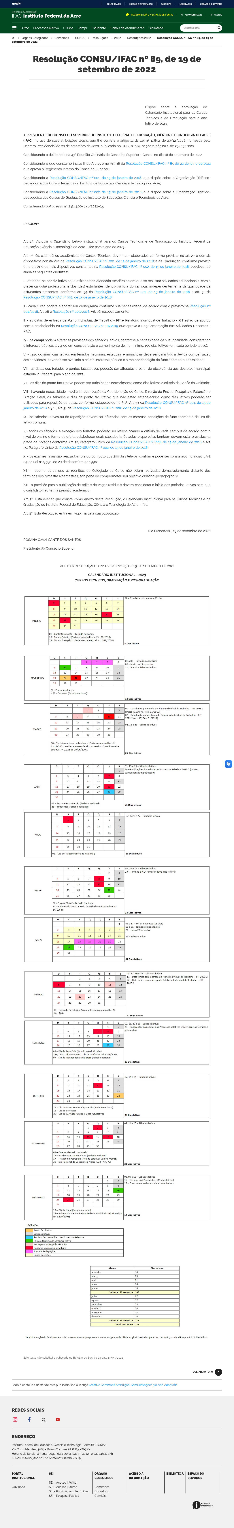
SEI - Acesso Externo (63, 1487)
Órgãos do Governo (211, 4)
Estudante (98, 28)
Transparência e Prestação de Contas (152, 15)
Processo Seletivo (46, 28)
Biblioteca (156, 28)
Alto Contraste (193, 15)
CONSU (80, 38)
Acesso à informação (141, 4)
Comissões (102, 1487)
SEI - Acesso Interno (62, 1482)
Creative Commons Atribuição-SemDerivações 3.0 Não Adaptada (133, 1385)
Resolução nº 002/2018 (71, 311)
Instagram (15, 1419)
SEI (51, 1473)
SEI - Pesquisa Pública (64, 1495)
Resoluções (100, 38)
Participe (166, 4)
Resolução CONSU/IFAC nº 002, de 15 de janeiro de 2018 (95, 192)
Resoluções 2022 (139, 38)
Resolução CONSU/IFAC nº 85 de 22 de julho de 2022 (168, 163)
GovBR (16, 3)
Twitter (43, 1419)
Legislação (186, 4)
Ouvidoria (18, 1487)
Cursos (68, 28)
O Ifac (25, 28)
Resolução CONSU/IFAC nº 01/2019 (89, 326)
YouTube (58, 1419)
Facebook (29, 1419)
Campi (82, 28)
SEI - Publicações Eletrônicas (68, 1491)
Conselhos (61, 38)
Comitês (100, 1495)
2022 (117, 38)
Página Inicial (14, 38)
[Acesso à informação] (203, 1505)
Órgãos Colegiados (35, 38)
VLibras (218, 15)
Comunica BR (114, 4)
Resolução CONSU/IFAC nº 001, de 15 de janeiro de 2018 (95, 178)
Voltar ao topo (203, 1371)
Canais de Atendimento (127, 28)
